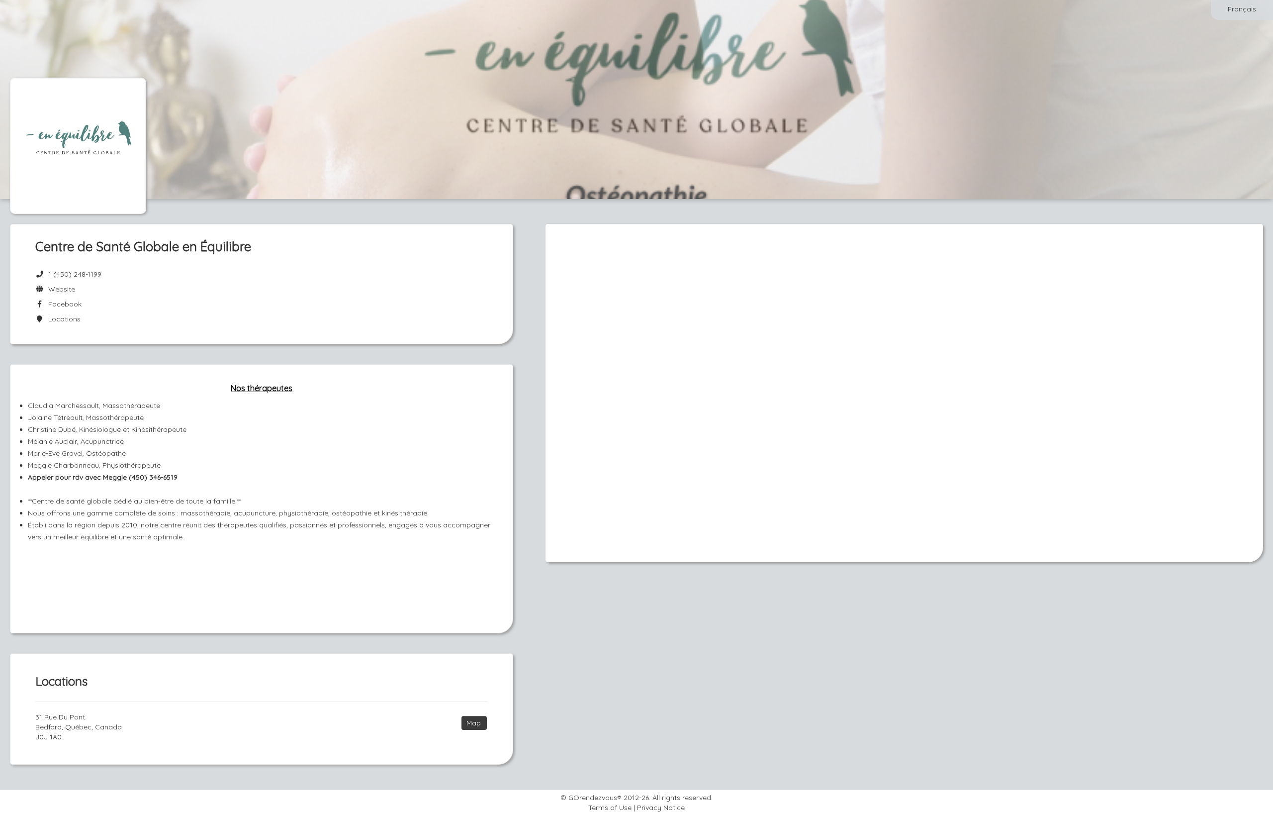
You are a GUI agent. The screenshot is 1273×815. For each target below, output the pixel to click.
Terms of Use (610, 807)
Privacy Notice (661, 807)
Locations (62, 318)
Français (1242, 8)
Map (473, 722)
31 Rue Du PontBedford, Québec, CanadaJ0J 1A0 (78, 727)
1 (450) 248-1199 (74, 274)
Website (59, 289)
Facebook (63, 304)
